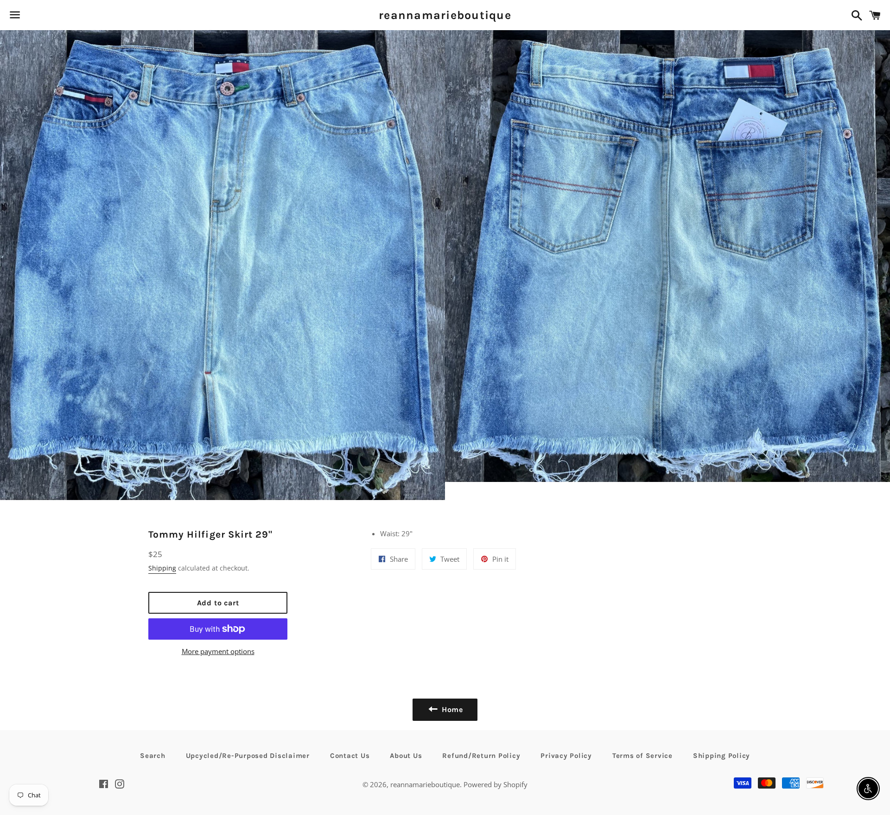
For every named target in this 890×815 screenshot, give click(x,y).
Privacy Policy (566, 755)
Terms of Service (642, 755)
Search (152, 755)
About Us (406, 755)
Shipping (162, 568)
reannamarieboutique (445, 15)
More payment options (218, 651)
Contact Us (350, 755)
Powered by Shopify (496, 784)
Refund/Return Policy (481, 755)
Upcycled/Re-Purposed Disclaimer (248, 755)
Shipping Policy (721, 755)
